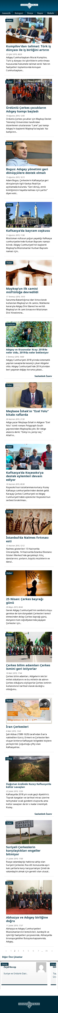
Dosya (30, 13)
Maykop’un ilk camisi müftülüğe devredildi (22, 290)
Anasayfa (6, 13)
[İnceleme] (29, 334)
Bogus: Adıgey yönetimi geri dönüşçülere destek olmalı (27, 171)
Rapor (40, 13)
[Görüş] (29, 768)
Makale (50, 13)
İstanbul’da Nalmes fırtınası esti (27, 539)
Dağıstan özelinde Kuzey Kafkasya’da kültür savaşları (28, 785)
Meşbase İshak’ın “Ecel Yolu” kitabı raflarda (27, 413)
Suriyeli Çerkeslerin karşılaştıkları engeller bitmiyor (23, 850)
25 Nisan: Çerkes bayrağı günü (24, 600)
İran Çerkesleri (17, 727)
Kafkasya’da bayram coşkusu (28, 230)
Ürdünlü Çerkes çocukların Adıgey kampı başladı (26, 109)
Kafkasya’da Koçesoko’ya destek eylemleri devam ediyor (25, 476)
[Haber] (29, 30)
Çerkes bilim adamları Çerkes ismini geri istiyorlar (28, 667)
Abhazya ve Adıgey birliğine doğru (27, 919)
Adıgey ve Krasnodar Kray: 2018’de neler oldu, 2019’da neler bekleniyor (27, 351)
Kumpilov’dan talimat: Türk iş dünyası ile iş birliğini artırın (28, 48)
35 (46, 951)
